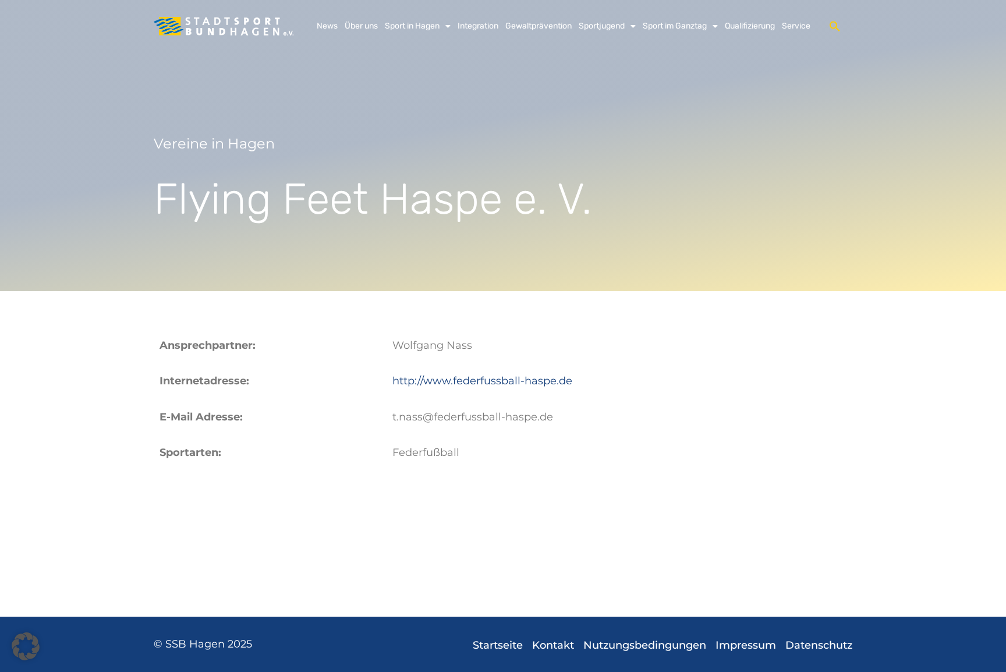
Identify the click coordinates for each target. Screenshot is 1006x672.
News (327, 26)
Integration (478, 26)
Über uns (361, 26)
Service (796, 26)
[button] (834, 26)
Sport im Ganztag (675, 26)
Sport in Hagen (412, 26)
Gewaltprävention (538, 26)
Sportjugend (602, 26)
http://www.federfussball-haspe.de (482, 380)
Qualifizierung (750, 26)
